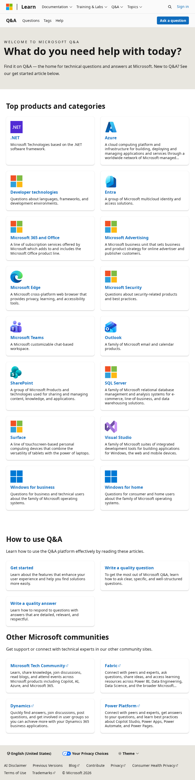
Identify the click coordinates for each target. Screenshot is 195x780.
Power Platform (121, 705)
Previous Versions (48, 765)
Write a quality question (129, 567)
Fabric (111, 665)
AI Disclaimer (15, 765)
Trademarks (42, 772)
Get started (21, 567)
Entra (110, 192)
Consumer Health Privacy (153, 765)
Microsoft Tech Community (37, 665)
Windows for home (124, 487)
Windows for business (32, 487)
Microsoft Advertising (127, 237)
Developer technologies (34, 192)
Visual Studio (118, 437)
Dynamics (20, 705)
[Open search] (170, 6)
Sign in (183, 6)
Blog (72, 765)
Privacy (117, 765)
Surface (18, 437)
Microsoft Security (123, 287)
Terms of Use (15, 772)
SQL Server (115, 383)
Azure (111, 137)
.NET (15, 137)
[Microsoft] (9, 7)
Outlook (113, 337)
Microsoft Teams (27, 337)
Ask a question (173, 20)
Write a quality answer (33, 603)
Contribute (95, 765)
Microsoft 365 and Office (34, 237)
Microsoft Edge (25, 287)
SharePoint (21, 383)
